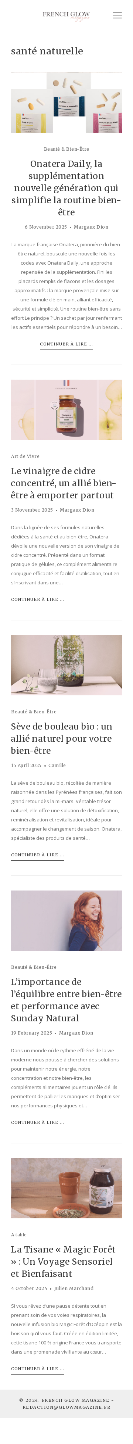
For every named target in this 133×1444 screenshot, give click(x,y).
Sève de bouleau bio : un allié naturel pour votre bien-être (61, 738)
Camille (57, 765)
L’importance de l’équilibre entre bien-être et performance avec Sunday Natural (66, 1000)
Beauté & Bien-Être (66, 149)
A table (19, 1234)
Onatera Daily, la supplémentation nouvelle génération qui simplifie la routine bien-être (66, 188)
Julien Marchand (74, 1288)
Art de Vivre (25, 456)
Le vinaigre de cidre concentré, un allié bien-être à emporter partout (64, 483)
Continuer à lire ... (66, 344)
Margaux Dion (91, 227)
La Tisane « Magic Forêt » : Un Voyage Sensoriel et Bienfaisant (63, 1261)
